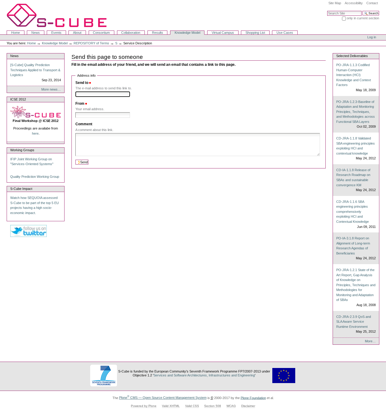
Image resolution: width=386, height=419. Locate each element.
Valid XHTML (171, 406)
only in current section (363, 18)
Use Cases (285, 32)
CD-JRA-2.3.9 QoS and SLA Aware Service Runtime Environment (355, 324)
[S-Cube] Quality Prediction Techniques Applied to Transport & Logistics (35, 72)
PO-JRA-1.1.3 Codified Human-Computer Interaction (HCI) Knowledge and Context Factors (355, 77)
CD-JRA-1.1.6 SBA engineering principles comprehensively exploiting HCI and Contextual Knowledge (355, 214)
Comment (83, 124)
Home (15, 32)
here (35, 133)
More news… (51, 89)
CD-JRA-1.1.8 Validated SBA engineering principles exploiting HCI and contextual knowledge (355, 148)
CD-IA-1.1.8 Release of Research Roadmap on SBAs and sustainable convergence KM (355, 180)
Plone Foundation (253, 397)
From (79, 103)
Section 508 (212, 406)
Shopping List (255, 32)
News (35, 32)
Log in (371, 37)
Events (56, 32)
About (77, 32)
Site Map (334, 3)
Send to (81, 83)
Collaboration (130, 32)
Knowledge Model (187, 32)
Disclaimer (248, 406)
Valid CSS (192, 406)
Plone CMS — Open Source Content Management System (163, 397)
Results (157, 32)
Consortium (101, 32)
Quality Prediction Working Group (34, 176)
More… (370, 341)
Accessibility (354, 3)
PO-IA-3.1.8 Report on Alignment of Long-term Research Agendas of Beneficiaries (355, 248)
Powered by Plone (144, 406)
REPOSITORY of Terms (91, 43)
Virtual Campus (223, 32)
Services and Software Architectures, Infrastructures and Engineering (204, 375)
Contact (372, 3)
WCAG (231, 406)
